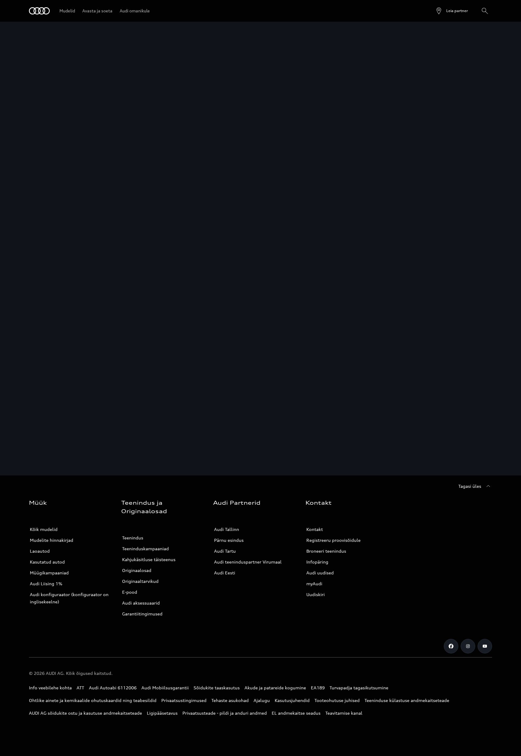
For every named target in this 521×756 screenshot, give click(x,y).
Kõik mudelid (44, 529)
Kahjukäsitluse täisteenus (148, 559)
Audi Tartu (225, 551)
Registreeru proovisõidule (333, 540)
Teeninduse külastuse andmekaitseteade (407, 700)
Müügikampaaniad (49, 572)
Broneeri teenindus (326, 551)
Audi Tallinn (226, 529)
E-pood (129, 592)
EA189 (318, 687)
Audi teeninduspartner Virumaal (248, 561)
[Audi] (39, 10)
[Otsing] (485, 11)
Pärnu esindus (229, 540)
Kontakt (314, 529)
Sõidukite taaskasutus (217, 687)
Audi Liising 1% (46, 583)
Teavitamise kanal (343, 713)
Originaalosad (136, 570)
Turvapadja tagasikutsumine (359, 687)
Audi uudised (320, 572)
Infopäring (317, 561)
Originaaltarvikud (140, 581)
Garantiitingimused (142, 613)
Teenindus (132, 537)
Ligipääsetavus (162, 713)
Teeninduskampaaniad (145, 548)
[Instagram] (468, 646)
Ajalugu (262, 700)
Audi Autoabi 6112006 (113, 687)
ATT (80, 687)
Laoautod (40, 551)
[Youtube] (485, 646)
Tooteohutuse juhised (337, 700)
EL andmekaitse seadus (296, 713)
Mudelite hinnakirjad (51, 540)
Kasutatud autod (47, 561)
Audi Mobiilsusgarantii (165, 687)
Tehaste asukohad (230, 700)
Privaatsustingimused (184, 700)
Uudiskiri (315, 594)
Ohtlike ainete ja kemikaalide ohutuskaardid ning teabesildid (92, 700)
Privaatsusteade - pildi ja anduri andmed (224, 713)
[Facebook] (451, 646)
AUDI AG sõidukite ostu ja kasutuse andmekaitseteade (85, 713)
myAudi (314, 583)
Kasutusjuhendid (292, 700)
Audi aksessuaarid (141, 602)
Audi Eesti (224, 572)
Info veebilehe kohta (50, 687)
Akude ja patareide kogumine (275, 687)
